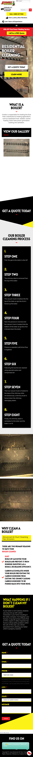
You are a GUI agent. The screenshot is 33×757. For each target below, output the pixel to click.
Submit (6, 718)
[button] (16, 25)
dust (7, 556)
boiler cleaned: (9, 551)
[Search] (30, 10)
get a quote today (16, 211)
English (20, 1)
